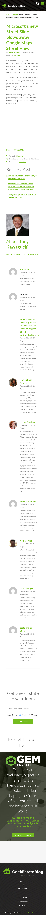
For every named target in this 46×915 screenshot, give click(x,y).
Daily (24, 715)
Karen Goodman (28, 422)
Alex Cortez (26, 541)
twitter (24, 905)
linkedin (24, 897)
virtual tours (34, 159)
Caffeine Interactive (33, 913)
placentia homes (28, 501)
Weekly (35, 715)
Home (8, 15)
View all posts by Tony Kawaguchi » (22, 254)
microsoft (26, 159)
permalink (22, 162)
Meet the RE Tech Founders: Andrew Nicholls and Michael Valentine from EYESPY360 (21, 186)
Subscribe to (11, 715)
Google (15, 159)
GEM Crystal (23, 889)
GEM (23, 885)
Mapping (15, 15)
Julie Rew (24, 269)
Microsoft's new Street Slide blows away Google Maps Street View (22, 37)
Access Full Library (23, 835)
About (23, 881)
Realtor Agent (27, 588)
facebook (24, 901)
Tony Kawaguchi (14, 52)
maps (20, 159)
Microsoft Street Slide (15, 150)
